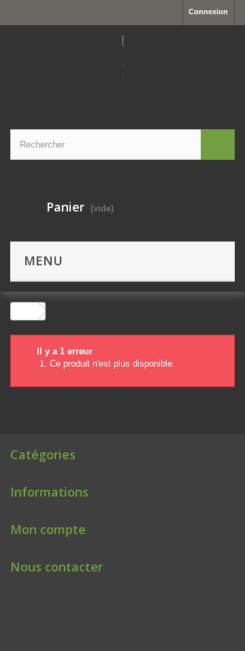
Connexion (208, 11)
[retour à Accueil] (24, 311)
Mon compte (48, 529)
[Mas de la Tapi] (122, 65)
